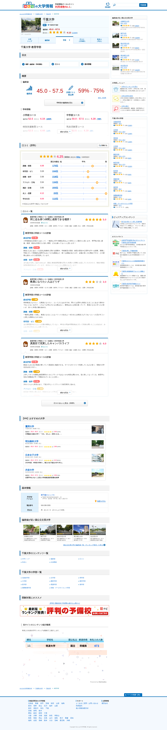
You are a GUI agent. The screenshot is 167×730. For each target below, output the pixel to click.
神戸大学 (123, 33)
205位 (55, 188)
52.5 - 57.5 (122, 156)
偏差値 (47, 40)
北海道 (30, 703)
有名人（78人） (99, 40)
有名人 (24, 562)
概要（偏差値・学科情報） (33, 64)
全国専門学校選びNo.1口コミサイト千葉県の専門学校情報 (133, 241)
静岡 (40, 713)
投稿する (104, 145)
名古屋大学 (124, 65)
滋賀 (45, 715)
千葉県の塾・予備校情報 (129, 251)
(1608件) (137, 37)
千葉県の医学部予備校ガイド (130, 284)
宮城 (47, 703)
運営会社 (105, 703)
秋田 (52, 703)
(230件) (130, 150)
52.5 (120, 181)
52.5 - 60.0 (124, 57)
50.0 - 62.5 (124, 23)
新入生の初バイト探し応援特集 (131, 221)
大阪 (29, 715)
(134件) (130, 133)
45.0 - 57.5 (122, 164)
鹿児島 (62, 720)
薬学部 (82, 584)
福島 (63, 703)
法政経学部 (25, 578)
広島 (45, 718)
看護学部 (54, 584)
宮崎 (56, 720)
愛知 (29, 713)
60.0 (120, 123)
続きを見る (64, 132)
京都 (40, 715)
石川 (45, 706)
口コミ (56, 64)
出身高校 (54, 562)
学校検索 (143, 5)
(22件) (129, 199)
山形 (57, 703)
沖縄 (68, 720)
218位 (55, 177)
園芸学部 (54, 581)
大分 (50, 720)
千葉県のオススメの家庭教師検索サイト (133, 262)
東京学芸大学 (125, 43)
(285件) (137, 26)
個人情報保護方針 (82, 708)
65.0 (120, 189)
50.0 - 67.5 (124, 67)
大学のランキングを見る (129, 86)
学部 (64, 40)
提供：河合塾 (102, 97)
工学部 (24, 581)
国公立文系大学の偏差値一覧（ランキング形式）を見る (83, 545)
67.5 (120, 172)
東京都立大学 (125, 55)
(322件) (130, 166)
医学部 (24, 584)
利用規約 (79, 706)
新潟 (29, 706)
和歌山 (57, 715)
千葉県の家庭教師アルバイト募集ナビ (133, 272)
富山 (40, 706)
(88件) (129, 191)
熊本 (45, 720)
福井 (50, 706)
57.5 (120, 197)
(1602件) (137, 70)
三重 (45, 713)
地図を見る (101, 501)
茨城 (29, 711)
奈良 (50, 715)
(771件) (137, 60)
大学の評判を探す (127, 96)
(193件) (130, 125)
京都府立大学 (125, 21)
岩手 (42, 703)
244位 (55, 171)
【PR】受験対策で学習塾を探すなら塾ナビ (64, 603)
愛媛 (66, 718)
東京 (29, 708)
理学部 (82, 578)
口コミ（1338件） (82, 40)
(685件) (137, 48)
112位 (55, 199)
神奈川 (35, 708)
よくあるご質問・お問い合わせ (87, 703)
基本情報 (86, 64)
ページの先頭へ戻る (133, 695)
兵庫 (35, 715)
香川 (61, 718)
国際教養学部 (26, 588)
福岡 (29, 720)
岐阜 (35, 713)
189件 (48, 119)
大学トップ (29, 40)
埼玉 (42, 708)
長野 (35, 706)
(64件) (129, 174)
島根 (35, 718)
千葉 (47, 708)
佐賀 (35, 720)
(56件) (129, 183)
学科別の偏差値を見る (64, 103)
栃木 (40, 711)
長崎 (40, 720)
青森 (36, 703)
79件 (99, 119)
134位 (55, 182)
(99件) (129, 158)
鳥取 (29, 718)
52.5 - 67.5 (124, 35)
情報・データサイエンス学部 (60, 588)
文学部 (53, 578)
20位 (56, 193)
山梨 (56, 706)
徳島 (56, 718)
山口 (50, 718)
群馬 (35, 711)
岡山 (40, 718)
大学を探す (125, 106)
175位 (55, 166)
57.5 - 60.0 (122, 131)
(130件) (130, 142)
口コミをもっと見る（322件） (64, 403)
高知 (71, 718)
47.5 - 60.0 (124, 45)
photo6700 (28, 34)
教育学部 (83, 581)
